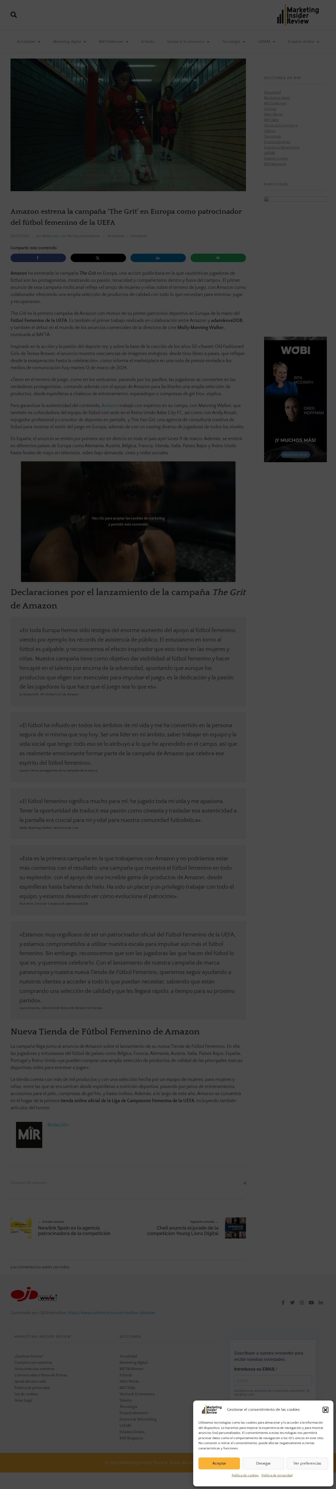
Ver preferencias (307, 1463)
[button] (325, 1409)
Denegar (263, 1463)
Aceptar (219, 1463)
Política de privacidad (276, 1475)
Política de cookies (245, 1475)
